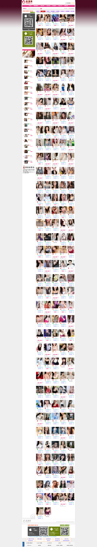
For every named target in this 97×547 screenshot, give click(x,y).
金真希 (48, 268)
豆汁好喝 (71, 214)
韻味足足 (56, 146)
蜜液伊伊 (48, 22)
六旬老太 (48, 146)
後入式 (71, 351)
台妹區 (48, 11)
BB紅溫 (56, 323)
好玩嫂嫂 (40, 36)
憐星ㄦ (56, 488)
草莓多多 (64, 309)
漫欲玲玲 (30, 86)
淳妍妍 (71, 175)
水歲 (63, 461)
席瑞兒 (40, 134)
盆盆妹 (40, 309)
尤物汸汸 (30, 76)
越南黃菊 (30, 102)
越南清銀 (56, 449)
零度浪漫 (48, 175)
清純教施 (56, 227)
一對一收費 (72, 11)
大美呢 (64, 241)
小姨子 (40, 105)
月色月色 (71, 268)
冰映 (71, 227)
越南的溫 (30, 60)
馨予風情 (30, 65)
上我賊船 (40, 50)
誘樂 (40, 337)
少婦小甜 (71, 134)
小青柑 (64, 351)
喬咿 (40, 77)
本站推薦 (57, 11)
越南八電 (40, 282)
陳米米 (56, 91)
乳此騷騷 (48, 282)
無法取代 (71, 50)
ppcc (30, 81)
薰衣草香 (48, 214)
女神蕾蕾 (56, 134)
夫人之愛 (71, 241)
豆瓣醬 (71, 77)
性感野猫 (71, 461)
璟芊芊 (56, 268)
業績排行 (38, 11)
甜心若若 (64, 175)
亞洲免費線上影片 (57, 540)
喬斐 (47, 105)
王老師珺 (71, 105)
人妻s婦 (48, 488)
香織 (47, 36)
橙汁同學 (56, 282)
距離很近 (71, 337)
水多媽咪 (64, 408)
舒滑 (71, 189)
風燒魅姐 (64, 91)
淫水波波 (71, 282)
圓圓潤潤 (40, 449)
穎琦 (47, 227)
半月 (30, 145)
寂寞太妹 (48, 134)
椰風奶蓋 (64, 365)
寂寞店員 (40, 323)
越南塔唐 (30, 92)
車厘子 (56, 189)
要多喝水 (64, 420)
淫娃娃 (71, 146)
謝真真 (40, 91)
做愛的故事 (49, 545)
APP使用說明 (62, 525)
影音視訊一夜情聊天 (59, 545)
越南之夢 (48, 323)
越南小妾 (56, 241)
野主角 (40, 268)
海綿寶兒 (56, 175)
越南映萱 (48, 449)
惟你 (47, 189)
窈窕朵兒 (64, 146)
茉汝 (55, 351)
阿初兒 (64, 189)
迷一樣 (30, 134)
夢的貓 (56, 420)
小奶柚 (40, 241)
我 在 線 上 (47, 25)
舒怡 (71, 36)
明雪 (71, 408)
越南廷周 (40, 501)
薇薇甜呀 (71, 474)
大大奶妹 (64, 337)
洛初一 (64, 282)
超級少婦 (56, 365)
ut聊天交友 (48, 540)
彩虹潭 (48, 420)
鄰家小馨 (71, 309)
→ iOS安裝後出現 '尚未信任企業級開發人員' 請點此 (35, 536)
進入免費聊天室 (47, 52)
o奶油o (71, 22)
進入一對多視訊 (39, 23)
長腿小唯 (40, 189)
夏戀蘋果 (30, 97)
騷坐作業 (30, 113)
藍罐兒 (48, 351)
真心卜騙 (40, 22)
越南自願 (64, 214)
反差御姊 (64, 36)
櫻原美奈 (56, 309)
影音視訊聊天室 (30, 540)
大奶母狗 (56, 36)
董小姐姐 (40, 175)
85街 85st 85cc (29, 545)
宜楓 (40, 365)
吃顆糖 (71, 323)
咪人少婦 (40, 351)
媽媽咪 (48, 309)
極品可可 (30, 139)
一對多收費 (67, 11)
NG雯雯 (40, 474)
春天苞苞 (48, 474)
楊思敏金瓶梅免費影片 (66, 540)
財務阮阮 (71, 91)
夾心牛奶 (48, 461)
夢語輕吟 (71, 449)
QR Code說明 (32, 12)
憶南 (47, 365)
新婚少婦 (48, 241)
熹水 (55, 22)
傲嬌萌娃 (40, 461)
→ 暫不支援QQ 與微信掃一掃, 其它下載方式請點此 (50, 536)
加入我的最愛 (72, 8)
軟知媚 (71, 365)
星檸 (63, 105)
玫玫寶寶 (30, 155)
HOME (66, 8)
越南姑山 (64, 77)
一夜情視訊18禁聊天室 (69, 545)
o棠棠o (64, 50)
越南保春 (48, 515)
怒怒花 (48, 501)
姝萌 (30, 150)
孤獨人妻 (71, 420)
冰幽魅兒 (64, 227)
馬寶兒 (64, 449)
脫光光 (64, 134)
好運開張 (64, 501)
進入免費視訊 (47, 23)
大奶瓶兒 (71, 488)
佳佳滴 (56, 77)
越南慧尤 (56, 214)
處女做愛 (39, 545)
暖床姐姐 (56, 50)
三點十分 (64, 22)
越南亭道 (64, 323)
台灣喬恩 (40, 420)
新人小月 (40, 214)
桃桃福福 (64, 488)
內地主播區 (52, 11)
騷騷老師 (48, 91)
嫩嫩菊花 (40, 227)
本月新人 (62, 11)
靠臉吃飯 (48, 77)
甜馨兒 (40, 408)
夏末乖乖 (30, 118)
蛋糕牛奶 (48, 337)
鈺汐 (47, 408)
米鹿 (55, 105)
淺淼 (55, 474)
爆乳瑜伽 (30, 129)
